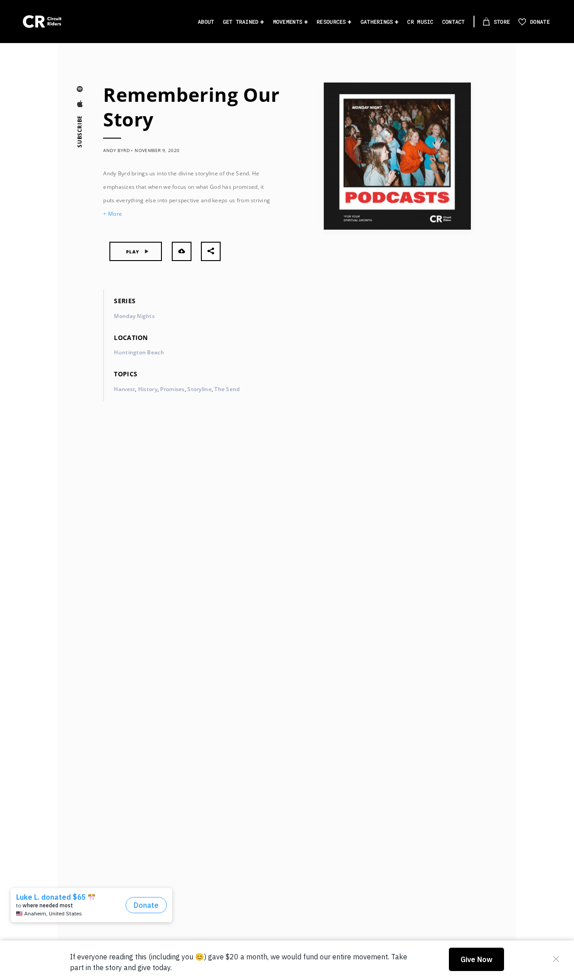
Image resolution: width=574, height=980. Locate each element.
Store (502, 21)
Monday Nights (134, 316)
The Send (226, 389)
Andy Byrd (116, 150)
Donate (540, 21)
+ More (112, 214)
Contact (453, 21)
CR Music (420, 21)
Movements (288, 21)
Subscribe (79, 131)
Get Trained (241, 21)
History (147, 389)
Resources (331, 21)
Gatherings (377, 21)
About (206, 21)
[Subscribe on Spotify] (80, 90)
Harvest (124, 389)
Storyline (199, 389)
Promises (172, 389)
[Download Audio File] (181, 251)
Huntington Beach (139, 352)
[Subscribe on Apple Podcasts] (80, 105)
